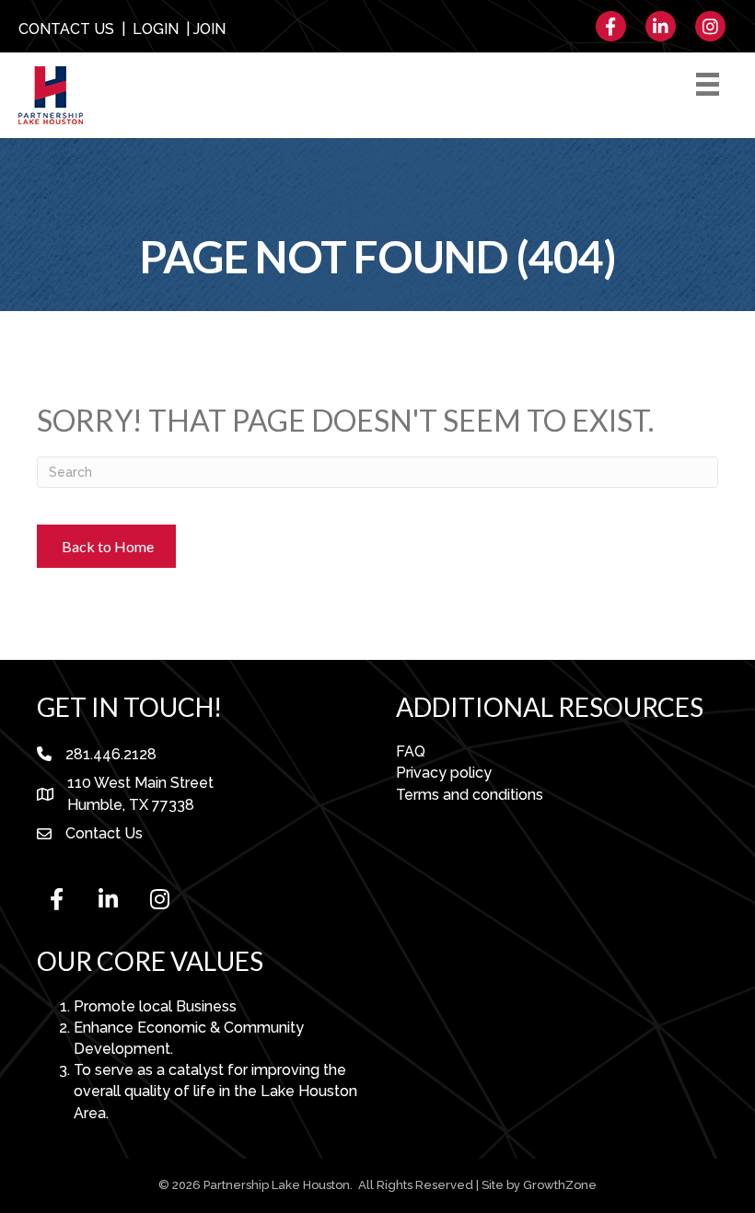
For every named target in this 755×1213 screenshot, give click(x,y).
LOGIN (156, 29)
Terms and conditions (469, 794)
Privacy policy (444, 772)
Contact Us (104, 833)
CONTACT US (66, 29)
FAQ (410, 751)
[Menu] (711, 84)
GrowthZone (560, 1185)
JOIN (209, 29)
